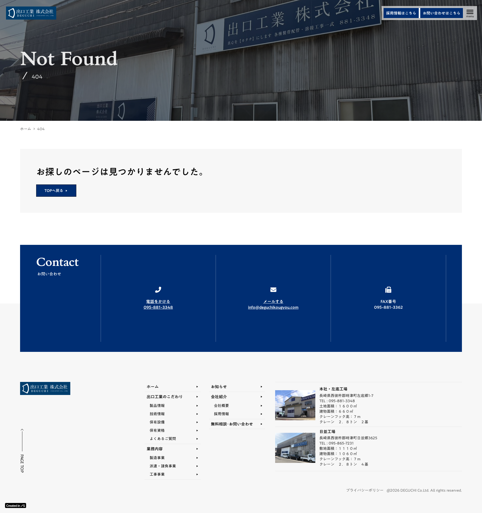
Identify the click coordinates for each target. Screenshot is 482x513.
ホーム (25, 129)
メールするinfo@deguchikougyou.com (273, 304)
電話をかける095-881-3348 (158, 304)
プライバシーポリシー (365, 490)
